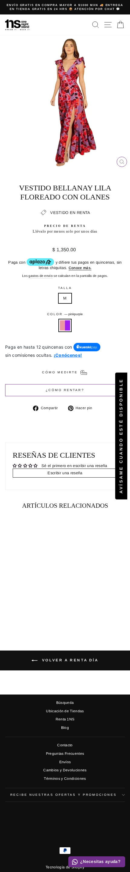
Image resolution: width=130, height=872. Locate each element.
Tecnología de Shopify (65, 867)
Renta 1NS (65, 719)
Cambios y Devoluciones (64, 770)
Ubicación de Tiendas (65, 711)
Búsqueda (65, 703)
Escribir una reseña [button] (64, 473)
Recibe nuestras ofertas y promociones (63, 794)
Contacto (65, 745)
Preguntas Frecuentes (65, 753)
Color (65, 314)
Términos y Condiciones (65, 778)
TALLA (65, 288)
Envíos (65, 762)
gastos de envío (40, 276)
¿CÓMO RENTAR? (65, 390)
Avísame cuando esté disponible (121, 436)
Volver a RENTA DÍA (69, 660)
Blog (65, 728)
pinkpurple (65, 325)
